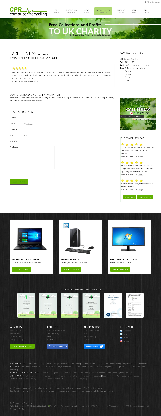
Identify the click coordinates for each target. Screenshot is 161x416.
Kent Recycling (123, 376)
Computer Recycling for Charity (89, 367)
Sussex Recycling (53, 379)
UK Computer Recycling (34, 376)
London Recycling (52, 376)
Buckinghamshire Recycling (90, 376)
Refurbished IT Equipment (51, 373)
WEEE (85, 334)
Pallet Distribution (17, 406)
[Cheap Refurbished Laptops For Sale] (29, 238)
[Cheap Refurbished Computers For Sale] (79, 238)
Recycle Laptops (52, 364)
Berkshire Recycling (69, 376)
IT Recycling (67, 379)
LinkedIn (126, 338)
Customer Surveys (68, 406)
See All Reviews (129, 197)
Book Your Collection (22, 346)
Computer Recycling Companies (118, 364)
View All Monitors (120, 269)
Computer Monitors (98, 373)
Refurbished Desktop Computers (76, 373)
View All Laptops (21, 269)
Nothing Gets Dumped (17, 340)
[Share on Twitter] (94, 348)
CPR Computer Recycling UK (21, 388)
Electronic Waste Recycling (92, 364)
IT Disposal (124, 367)
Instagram (127, 341)
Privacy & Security (89, 337)
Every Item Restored (17, 334)
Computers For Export (18, 409)
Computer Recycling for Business (62, 367)
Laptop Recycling (80, 379)
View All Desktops (71, 269)
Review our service (145, 197)
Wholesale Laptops (117, 406)
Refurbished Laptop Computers (119, 373)
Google (140, 156)
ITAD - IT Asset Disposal (141, 364)
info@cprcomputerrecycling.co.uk (137, 65)
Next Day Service (16, 337)
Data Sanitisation (38, 406)
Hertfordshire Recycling (19, 379)
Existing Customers (153, 2)
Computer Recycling (36, 364)
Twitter (126, 334)
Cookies (86, 340)
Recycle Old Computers (70, 364)
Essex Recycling (109, 376)
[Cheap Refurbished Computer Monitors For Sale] (128, 238)
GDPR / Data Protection (91, 330)
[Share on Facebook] (58, 348)
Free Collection (15, 330)
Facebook (127, 331)
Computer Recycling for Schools (34, 367)
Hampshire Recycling (139, 376)
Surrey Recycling (38, 379)
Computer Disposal (111, 367)
